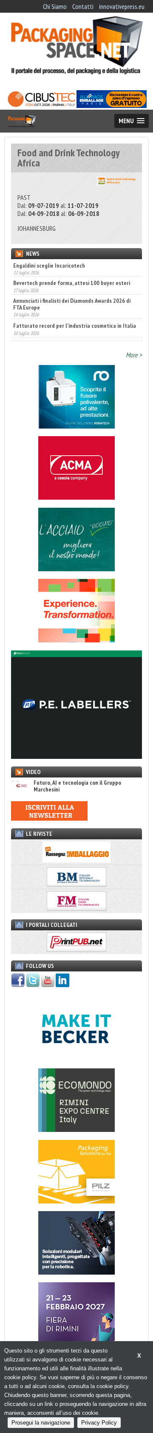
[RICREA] (76, 568)
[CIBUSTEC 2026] (41, 105)
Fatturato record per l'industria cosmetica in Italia (74, 307)
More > (134, 355)
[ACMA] (76, 497)
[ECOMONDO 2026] (76, 1129)
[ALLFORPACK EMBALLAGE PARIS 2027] (111, 105)
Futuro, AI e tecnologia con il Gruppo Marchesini (77, 786)
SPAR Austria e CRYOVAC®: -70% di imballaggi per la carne (74, 329)
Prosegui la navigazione (40, 1422)
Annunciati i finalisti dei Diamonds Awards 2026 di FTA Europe (71, 286)
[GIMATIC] (76, 1272)
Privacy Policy (99, 1422)
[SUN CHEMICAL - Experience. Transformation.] (76, 640)
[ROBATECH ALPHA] (76, 426)
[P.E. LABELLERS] (76, 756)
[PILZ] (76, 1201)
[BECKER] (76, 1058)
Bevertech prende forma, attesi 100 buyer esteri (71, 265)
